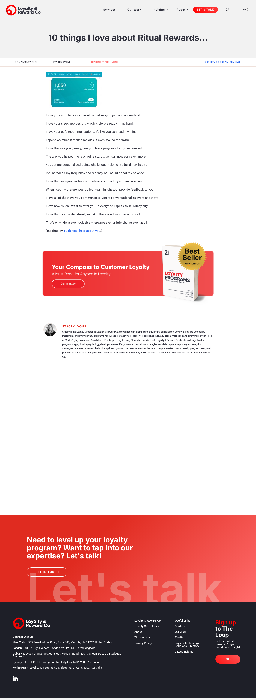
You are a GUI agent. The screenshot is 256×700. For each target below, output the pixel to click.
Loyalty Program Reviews (223, 62)
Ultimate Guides (50, 454)
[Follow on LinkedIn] (15, 679)
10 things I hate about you (82, 231)
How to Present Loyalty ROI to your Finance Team (76, 419)
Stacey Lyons (74, 326)
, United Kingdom (60, 648)
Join (228, 659)
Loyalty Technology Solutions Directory (187, 644)
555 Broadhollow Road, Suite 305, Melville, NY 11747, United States (70, 642)
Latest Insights (184, 651)
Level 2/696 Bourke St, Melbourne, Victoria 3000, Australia (65, 667)
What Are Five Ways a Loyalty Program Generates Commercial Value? (98, 476)
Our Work (134, 9)
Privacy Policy (143, 643)
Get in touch (47, 572)
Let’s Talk (205, 9)
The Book (181, 637)
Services (109, 9)
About (181, 9)
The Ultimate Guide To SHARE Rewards (65, 448)
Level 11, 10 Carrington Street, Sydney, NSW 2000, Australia (62, 662)
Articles (45, 425)
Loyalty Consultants (146, 626)
